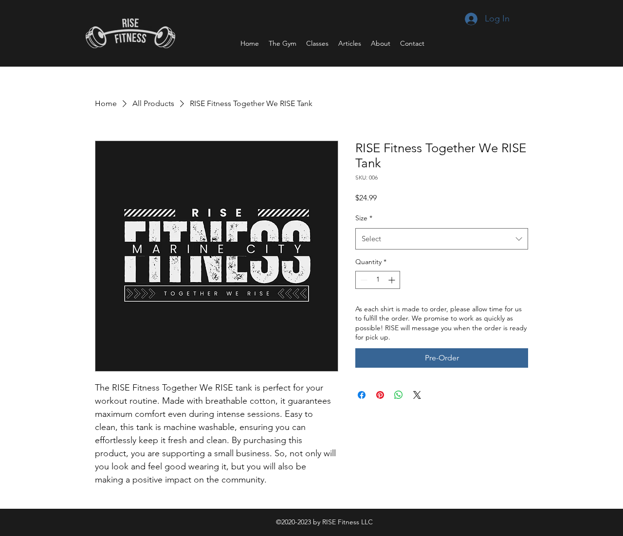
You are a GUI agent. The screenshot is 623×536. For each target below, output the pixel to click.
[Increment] (392, 279)
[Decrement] (363, 279)
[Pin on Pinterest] (380, 395)
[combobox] (441, 239)
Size (363, 218)
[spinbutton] (377, 279)
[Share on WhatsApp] (398, 395)
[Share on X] (417, 395)
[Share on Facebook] (361, 395)
